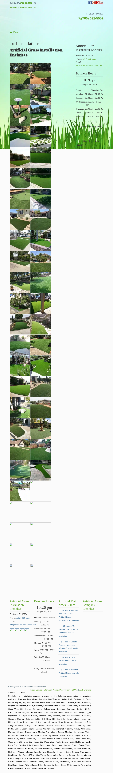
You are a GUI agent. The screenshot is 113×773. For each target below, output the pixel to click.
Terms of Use (72, 690)
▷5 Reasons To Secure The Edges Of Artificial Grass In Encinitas (68, 631)
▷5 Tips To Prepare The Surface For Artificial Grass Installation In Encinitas (69, 615)
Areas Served (36, 690)
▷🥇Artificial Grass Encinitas (59, 20)
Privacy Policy (58, 690)
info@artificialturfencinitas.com (23, 7)
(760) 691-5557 (26, 3)
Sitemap (47, 690)
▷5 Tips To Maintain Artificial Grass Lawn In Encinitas (69, 673)
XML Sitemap (85, 690)
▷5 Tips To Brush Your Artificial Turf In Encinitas (67, 660)
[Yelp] (97, 4)
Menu (15, 32)
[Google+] (94, 4)
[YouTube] (101, 4)
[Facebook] (90, 4)
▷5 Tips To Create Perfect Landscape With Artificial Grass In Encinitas (68, 647)
